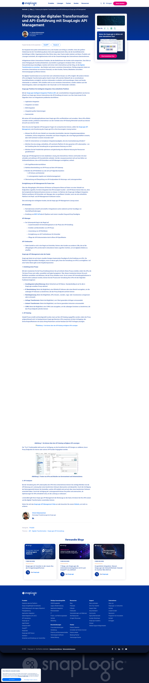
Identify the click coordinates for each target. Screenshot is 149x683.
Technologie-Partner (75, 637)
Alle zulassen (12, 679)
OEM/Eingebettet (55, 603)
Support (91, 600)
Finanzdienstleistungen (57, 627)
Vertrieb (53, 618)
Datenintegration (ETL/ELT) (29, 615)
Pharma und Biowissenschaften (59, 632)
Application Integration (28, 613)
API (30, 531)
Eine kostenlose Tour (108, 56)
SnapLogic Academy (94, 620)
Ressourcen (73, 600)
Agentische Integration (57, 608)
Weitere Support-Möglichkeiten (97, 625)
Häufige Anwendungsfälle (58, 600)
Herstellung (54, 630)
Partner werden (74, 632)
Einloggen (111, 620)
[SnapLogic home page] (30, 593)
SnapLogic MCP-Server (28, 633)
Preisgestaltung (26, 610)
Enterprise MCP (26, 625)
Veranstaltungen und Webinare (78, 613)
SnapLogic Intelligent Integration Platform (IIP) (41, 93)
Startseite (25, 9)
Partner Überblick (74, 627)
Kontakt (111, 618)
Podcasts (72, 606)
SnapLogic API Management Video (45, 504)
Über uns (111, 603)
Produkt (31, 527)
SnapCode (25, 630)
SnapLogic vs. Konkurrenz (116, 606)
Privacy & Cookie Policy (23, 676)
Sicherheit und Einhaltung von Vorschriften (33, 638)
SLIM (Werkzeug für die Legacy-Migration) (33, 608)
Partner (72, 624)
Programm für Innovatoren (116, 615)
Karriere (111, 608)
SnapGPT (24, 628)
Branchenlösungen (56, 624)
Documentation (96, 611)
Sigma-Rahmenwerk (94, 615)
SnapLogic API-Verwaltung (56, 531)
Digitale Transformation (39, 531)
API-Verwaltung (26, 618)
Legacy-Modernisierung (57, 606)
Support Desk (95, 608)
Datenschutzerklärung (56, 649)
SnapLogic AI (25, 620)
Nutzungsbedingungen (69, 649)
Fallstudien (73, 610)
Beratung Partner (74, 635)
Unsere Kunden (113, 610)
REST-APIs (37, 214)
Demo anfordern (93, 603)
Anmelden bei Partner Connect (78, 630)
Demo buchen (120, 3)
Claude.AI (57, 45)
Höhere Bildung (55, 637)
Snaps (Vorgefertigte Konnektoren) (31, 606)
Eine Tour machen (94, 606)
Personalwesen (55, 610)
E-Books (72, 608)
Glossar (91, 623)
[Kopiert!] (115, 28)
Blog (31, 9)
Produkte (24, 600)
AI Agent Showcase (75, 618)
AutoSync (24, 635)
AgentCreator (25, 623)
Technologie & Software (57, 635)
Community (95, 613)
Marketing (53, 620)
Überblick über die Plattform (29, 603)
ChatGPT (47, 45)
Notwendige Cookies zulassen (30, 679)
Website (76, 504)
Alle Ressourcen (74, 615)
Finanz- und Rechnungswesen (59, 615)
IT (51, 613)
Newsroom (111, 613)
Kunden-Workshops (94, 618)
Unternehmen (112, 600)
